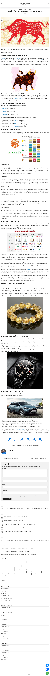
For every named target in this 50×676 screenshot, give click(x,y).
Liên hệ (25, 668)
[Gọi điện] (47, 673)
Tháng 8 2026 (4, 619)
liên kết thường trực (35, 445)
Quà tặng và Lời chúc (5, 605)
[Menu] (1, 3)
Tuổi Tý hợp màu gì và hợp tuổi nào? (39, 458)
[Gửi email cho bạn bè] (28, 439)
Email (3, 484)
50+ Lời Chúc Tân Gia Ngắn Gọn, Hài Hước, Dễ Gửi (14, 527)
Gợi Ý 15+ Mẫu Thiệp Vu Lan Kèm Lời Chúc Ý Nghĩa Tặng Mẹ (17, 516)
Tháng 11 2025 (4, 640)
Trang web (4, 490)
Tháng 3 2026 (4, 631)
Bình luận (4, 468)
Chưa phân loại (4, 588)
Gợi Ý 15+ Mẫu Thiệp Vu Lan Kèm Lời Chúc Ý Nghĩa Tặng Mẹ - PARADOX (16, 540)
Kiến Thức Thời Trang (25, 9)
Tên (3, 478)
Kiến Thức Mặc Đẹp (5, 598)
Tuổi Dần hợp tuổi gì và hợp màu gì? (11, 458)
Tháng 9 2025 (4, 645)
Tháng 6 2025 (4, 652)
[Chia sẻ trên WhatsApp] (10, 439)
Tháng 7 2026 (4, 621)
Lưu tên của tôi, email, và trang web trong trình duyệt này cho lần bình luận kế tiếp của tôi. (21, 496)
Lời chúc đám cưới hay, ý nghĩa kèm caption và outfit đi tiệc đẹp (18, 531)
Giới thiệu (15, 668)
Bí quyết (3, 583)
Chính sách (20, 668)
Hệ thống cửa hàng (32, 668)
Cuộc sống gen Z (4, 591)
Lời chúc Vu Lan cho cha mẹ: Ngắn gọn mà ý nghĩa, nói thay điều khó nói (19, 524)
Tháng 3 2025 (4, 659)
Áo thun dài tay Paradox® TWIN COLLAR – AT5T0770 (21, 544)
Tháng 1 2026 (4, 636)
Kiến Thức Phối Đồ (5, 600)
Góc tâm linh (3, 593)
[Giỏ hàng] (48, 3)
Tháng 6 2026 (4, 624)
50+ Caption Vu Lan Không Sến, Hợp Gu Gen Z (14, 520)
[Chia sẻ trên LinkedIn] (40, 439)
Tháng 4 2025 (4, 657)
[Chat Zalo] (47, 669)
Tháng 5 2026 (4, 626)
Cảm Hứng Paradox (5, 586)
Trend (2, 610)
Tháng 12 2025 (4, 638)
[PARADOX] (25, 4)
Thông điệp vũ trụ (5, 607)
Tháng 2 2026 (4, 633)
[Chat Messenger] (47, 665)
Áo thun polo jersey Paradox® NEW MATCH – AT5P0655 (20, 548)
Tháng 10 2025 (4, 643)
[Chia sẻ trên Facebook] (16, 439)
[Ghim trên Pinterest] (34, 439)
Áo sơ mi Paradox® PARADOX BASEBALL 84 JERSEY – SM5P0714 (21, 554)
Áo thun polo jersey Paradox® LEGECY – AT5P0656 (18, 551)
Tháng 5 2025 (4, 655)
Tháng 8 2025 (4, 647)
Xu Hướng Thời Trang (5, 612)
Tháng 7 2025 (4, 650)
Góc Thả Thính (4, 595)
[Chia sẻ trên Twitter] (22, 439)
